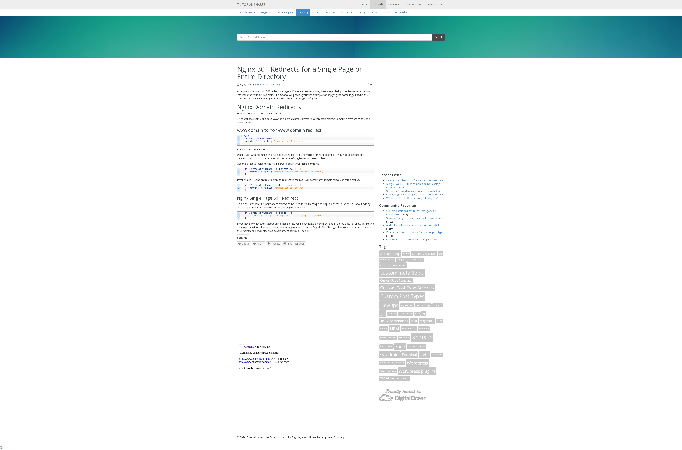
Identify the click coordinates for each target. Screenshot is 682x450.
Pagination (424, 328)
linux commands (394, 320)
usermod (400, 362)
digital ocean (407, 305)
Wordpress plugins (417, 371)
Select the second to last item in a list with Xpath (414, 191)
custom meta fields (402, 272)
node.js (383, 328)
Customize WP (416, 259)
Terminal (400, 12)
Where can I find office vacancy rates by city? (412, 198)
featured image (423, 305)
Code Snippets (285, 12)
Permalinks (404, 337)
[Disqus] (305, 293)
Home (364, 4)
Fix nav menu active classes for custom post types (415, 232)
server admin (416, 346)
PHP (374, 12)
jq (424, 313)
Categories (394, 4)
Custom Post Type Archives (407, 288)
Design (362, 12)
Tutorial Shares (251, 4)
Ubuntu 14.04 (386, 362)
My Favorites (413, 4)
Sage (400, 346)
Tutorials (378, 4)
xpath (386, 12)
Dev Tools (329, 12)
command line (387, 259)
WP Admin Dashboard (394, 378)
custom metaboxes (392, 265)
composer (402, 259)
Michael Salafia (262, 84)
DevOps (389, 305)
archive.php (390, 253)
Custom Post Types (402, 296)
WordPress (246, 12)
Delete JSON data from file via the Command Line (415, 180)
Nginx (439, 321)
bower (406, 253)
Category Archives (424, 254)
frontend (437, 305)
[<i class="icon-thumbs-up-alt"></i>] (368, 84)
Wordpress (417, 363)
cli (440, 254)
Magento (266, 12)
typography (437, 354)
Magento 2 (427, 321)
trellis (424, 354)
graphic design (405, 313)
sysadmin (389, 354)
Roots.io (422, 337)
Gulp (417, 313)
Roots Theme (386, 346)
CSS (315, 12)
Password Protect (388, 337)
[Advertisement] (405, 115)
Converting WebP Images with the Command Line (415, 194)
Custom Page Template (396, 280)
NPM (394, 328)
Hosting (303, 12)
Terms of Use (434, 4)
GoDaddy (392, 313)
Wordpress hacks (388, 371)
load (414, 321)
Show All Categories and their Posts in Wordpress (414, 218)
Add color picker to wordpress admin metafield (413, 225)
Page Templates (409, 328)
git (382, 313)
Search (439, 37)
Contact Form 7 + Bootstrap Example (408, 239)
